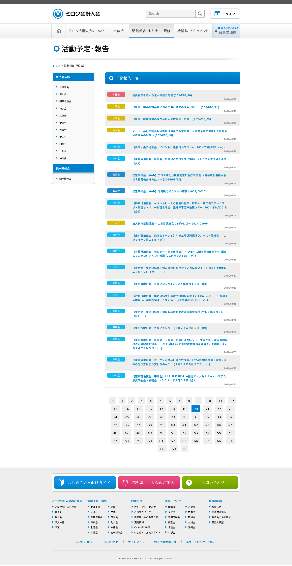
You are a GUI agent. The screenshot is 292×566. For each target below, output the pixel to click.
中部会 (63, 122)
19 (184, 408)
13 (115, 408)
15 (138, 408)
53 (196, 432)
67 (230, 440)
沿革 (57, 527)
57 (115, 440)
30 (184, 416)
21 (207, 408)
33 (219, 416)
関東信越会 (65, 101)
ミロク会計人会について (87, 31)
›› (184, 448)
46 (115, 432)
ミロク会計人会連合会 (67, 506)
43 (207, 424)
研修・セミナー (174, 501)
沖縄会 (63, 158)
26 (138, 416)
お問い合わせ (213, 482)
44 (219, 424)
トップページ (58, 31)
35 (115, 424)
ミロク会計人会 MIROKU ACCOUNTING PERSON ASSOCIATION (76, 14)
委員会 (58, 512)
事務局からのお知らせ (146, 517)
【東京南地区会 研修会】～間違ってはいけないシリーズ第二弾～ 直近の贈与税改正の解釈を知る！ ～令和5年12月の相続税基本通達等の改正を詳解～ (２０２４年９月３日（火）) (180, 344)
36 (127, 424)
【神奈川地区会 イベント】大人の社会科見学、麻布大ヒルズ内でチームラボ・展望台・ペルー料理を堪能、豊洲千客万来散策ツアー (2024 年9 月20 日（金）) (179, 207)
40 (173, 424)
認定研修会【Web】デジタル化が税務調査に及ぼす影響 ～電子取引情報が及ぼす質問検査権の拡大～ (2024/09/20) (179, 177)
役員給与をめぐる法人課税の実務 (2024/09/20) (162, 95)
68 (162, 448)
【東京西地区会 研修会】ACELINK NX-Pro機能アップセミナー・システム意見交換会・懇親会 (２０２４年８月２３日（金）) (179, 378)
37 (138, 424)
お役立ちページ (142, 512)
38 (150, 424)
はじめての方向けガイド (147, 532)
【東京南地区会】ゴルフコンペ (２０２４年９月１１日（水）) (170, 284)
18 (173, 408)
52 (184, 432)
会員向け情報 (219, 512)
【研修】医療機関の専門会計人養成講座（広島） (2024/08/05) (171, 119)
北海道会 (64, 87)
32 (207, 416)
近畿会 (63, 129)
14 (127, 408)
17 (161, 408)
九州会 (63, 151)
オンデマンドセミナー (146, 506)
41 (184, 424)
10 (209, 400)
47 (127, 432)
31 (196, 416)
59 (138, 440)
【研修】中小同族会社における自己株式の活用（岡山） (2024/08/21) (175, 107)
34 (230, 416)
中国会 (63, 136)
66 (219, 440)
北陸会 (63, 115)
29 (173, 416)
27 (150, 416)
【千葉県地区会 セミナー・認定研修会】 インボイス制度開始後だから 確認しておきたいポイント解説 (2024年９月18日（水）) (179, 254)
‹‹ (113, 400)
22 (219, 408)
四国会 (63, 144)
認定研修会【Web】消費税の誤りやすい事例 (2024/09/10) (169, 191)
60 (150, 440)
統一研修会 (65, 178)
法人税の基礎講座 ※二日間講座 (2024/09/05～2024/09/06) (170, 223)
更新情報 (139, 522)
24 (115, 416)
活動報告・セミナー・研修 (151, 31)
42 (196, 424)
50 (161, 432)
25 (127, 416)
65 (207, 440)
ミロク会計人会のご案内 (67, 501)
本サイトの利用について (201, 542)
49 (150, 432)
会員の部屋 (215, 501)
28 (161, 416)
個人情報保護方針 (165, 542)
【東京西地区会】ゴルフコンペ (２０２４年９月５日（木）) (170, 328)
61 (161, 440)
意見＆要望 (218, 522)
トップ (56, 65)
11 (220, 400)
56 (230, 432)
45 (230, 424)
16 (150, 408)
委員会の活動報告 (221, 517)
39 (161, 424)
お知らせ (136, 501)
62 (173, 440)
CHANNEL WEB (142, 527)
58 (127, 440)
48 (138, 432)
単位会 (118, 31)
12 (232, 400)
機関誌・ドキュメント (193, 31)
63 (184, 440)
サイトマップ (136, 542)
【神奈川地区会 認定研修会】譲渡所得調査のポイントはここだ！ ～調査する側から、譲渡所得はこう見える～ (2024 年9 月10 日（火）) (180, 298)
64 (196, 440)
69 (174, 448)
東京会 (63, 108)
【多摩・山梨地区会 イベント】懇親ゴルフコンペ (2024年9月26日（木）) (178, 147)
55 (219, 432)
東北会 (63, 94)
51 (173, 432)
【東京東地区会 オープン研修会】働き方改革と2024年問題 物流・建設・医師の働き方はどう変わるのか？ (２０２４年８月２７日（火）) (179, 362)
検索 (200, 17)
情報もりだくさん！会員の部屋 (226, 31)
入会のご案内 (83, 542)
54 (207, 432)
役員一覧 (59, 522)
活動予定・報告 (97, 501)
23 (230, 408)
